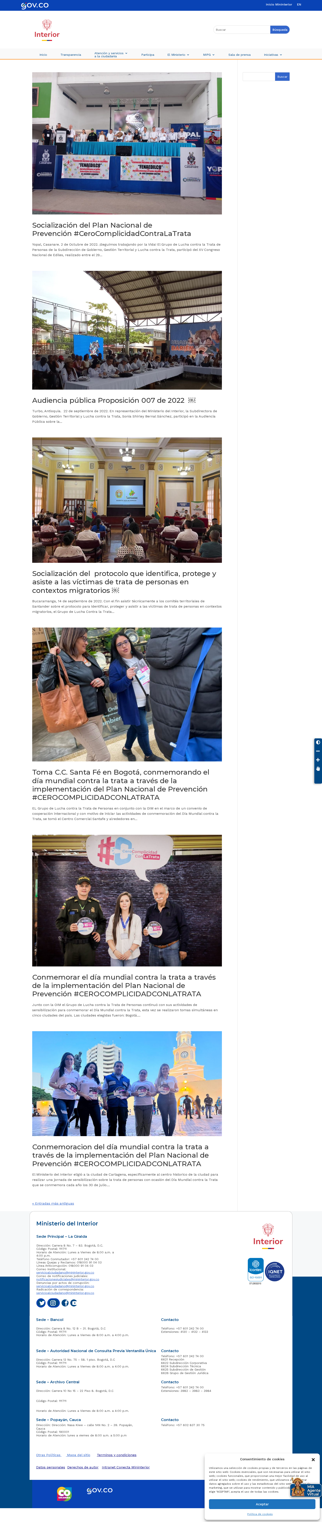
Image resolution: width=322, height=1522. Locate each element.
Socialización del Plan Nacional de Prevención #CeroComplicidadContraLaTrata (112, 229)
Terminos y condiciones (116, 1455)
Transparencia (70, 54)
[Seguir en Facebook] (65, 1302)
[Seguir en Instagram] (53, 1303)
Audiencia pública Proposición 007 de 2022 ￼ (113, 400)
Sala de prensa (239, 54)
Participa (147, 54)
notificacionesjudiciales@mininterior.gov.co (67, 1279)
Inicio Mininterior (279, 4)
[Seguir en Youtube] (73, 1302)
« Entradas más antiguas (53, 1203)
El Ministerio (176, 54)
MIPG (207, 54)
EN (299, 4)
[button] (313, 1459)
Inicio (43, 54)
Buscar (282, 76)
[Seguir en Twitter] (41, 1303)
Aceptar (262, 1504)
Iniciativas (271, 54)
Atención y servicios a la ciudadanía (109, 55)
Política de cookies (260, 1514)
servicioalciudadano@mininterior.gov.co (65, 1272)
